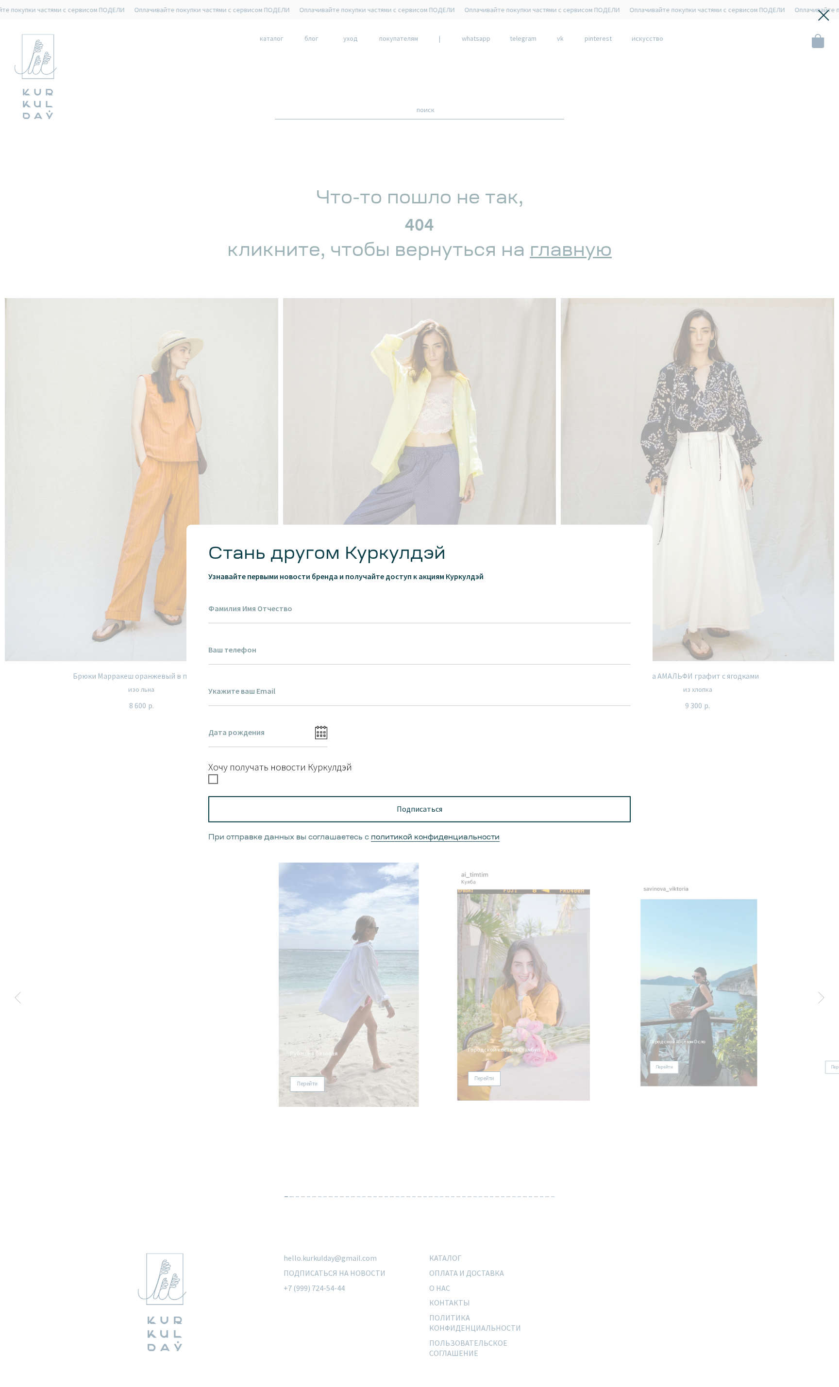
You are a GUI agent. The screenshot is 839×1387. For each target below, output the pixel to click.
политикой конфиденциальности (435, 837)
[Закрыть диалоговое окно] (823, 15)
